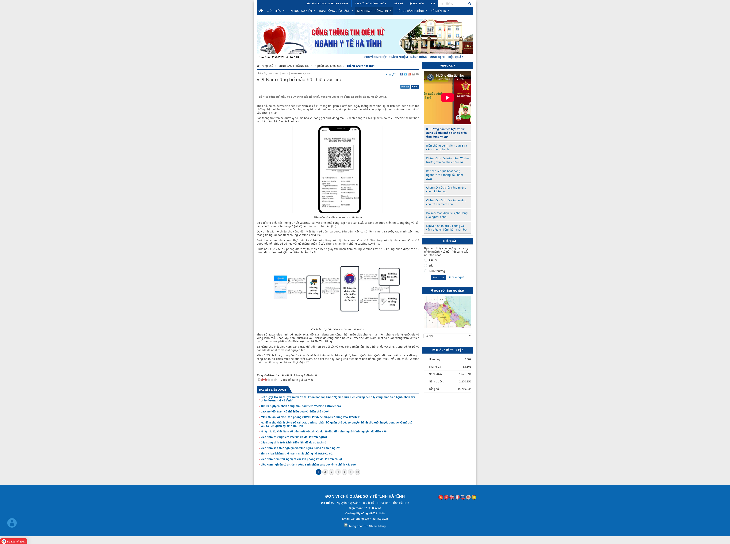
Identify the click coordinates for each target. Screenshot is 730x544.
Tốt (431, 265)
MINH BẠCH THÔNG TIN (294, 65)
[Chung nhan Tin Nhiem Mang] (365, 526)
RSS (433, 3)
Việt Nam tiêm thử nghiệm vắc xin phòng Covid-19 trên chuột (301, 459)
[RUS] (462, 497)
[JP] (468, 497)
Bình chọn (438, 277)
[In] (413, 74)
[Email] (417, 74)
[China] (446, 497)
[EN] (451, 497)
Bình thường (437, 271)
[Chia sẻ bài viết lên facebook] (401, 74)
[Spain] (473, 497)
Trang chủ (266, 65)
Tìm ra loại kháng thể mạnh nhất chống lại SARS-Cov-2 (296, 453)
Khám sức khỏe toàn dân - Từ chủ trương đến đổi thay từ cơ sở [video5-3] (447, 160)
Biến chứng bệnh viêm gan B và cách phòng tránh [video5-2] (446, 147)
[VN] (440, 497)
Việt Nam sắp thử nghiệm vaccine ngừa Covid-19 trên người (300, 448)
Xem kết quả (456, 277)
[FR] (457, 497)
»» (357, 471)
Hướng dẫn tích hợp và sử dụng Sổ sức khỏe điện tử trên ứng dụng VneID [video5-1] (446, 132)
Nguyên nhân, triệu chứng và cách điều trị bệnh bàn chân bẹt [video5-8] (446, 227)
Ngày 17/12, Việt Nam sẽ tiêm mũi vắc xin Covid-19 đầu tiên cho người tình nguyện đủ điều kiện (324, 431)
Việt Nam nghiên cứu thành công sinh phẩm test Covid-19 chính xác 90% (308, 464)
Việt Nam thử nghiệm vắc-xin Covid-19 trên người (294, 437)
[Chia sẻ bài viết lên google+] (409, 74)
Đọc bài (405, 86)
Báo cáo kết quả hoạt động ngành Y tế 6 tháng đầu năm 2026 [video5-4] (444, 174)
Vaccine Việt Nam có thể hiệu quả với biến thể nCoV (295, 411)
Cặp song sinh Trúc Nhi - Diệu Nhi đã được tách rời (294, 442)
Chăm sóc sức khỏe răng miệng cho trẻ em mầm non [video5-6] (446, 202)
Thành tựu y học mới (361, 65)
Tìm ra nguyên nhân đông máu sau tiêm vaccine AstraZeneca (301, 406)
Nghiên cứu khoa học (328, 65)
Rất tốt (433, 260)
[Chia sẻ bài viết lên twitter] (405, 74)
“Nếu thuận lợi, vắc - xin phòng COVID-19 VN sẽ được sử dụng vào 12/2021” (310, 417)
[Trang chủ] (261, 11)
